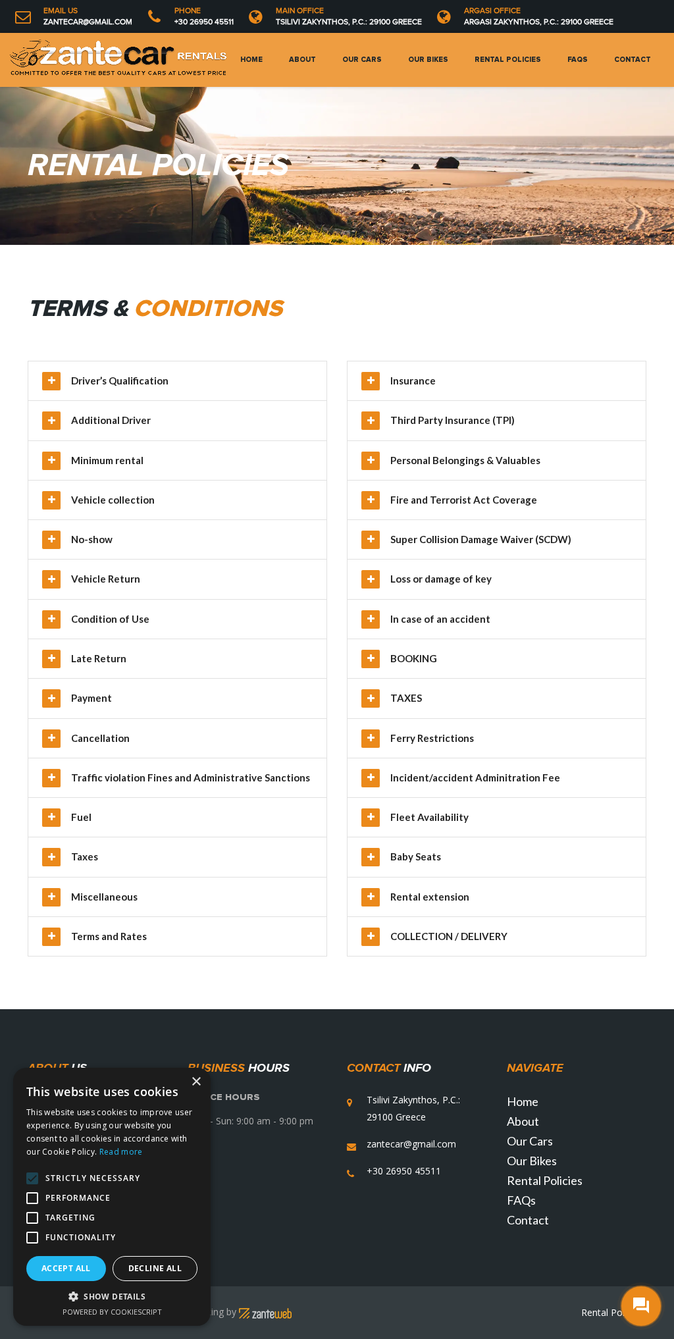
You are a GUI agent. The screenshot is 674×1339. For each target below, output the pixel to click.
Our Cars (362, 59)
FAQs (577, 59)
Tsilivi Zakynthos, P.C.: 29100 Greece (349, 21)
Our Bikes (428, 59)
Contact (632, 59)
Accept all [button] (66, 1268)
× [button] (196, 1082)
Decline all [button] (155, 1268)
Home (251, 59)
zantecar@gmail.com (87, 21)
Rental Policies (508, 59)
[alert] (112, 1197)
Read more (121, 1151)
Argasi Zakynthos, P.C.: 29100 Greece (538, 21)
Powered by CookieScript (112, 1312)
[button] (111, 1296)
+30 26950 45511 (204, 21)
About (302, 59)
